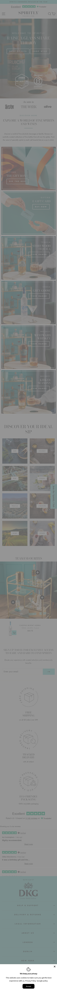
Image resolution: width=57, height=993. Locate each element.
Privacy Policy (30, 981)
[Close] (54, 966)
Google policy (42, 981)
